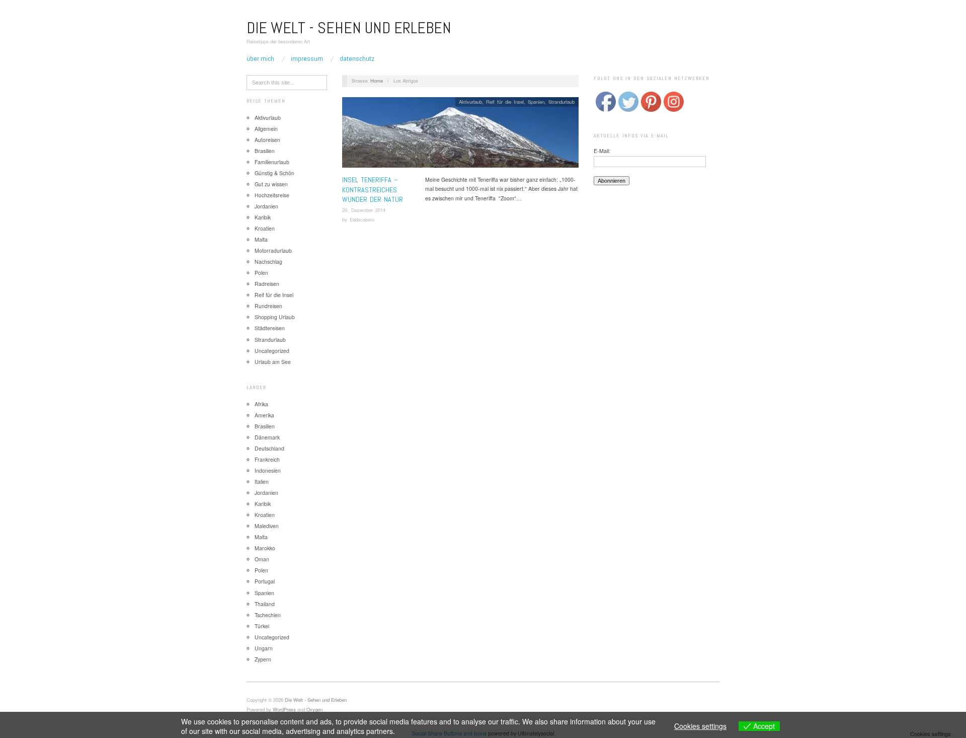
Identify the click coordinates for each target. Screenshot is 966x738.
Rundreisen (268, 306)
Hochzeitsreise (272, 195)
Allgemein (266, 128)
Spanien (264, 593)
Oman (262, 559)
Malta (261, 239)
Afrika (261, 404)
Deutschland (269, 448)
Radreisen (267, 283)
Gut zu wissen (271, 184)
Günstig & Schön (274, 173)
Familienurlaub (272, 162)
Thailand (265, 604)
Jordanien (266, 206)
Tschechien (268, 615)
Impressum (307, 58)
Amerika (264, 415)
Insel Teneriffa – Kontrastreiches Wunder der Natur (372, 189)
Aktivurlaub (268, 117)
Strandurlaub (270, 339)
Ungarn (264, 648)
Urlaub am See (273, 361)
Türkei (262, 626)
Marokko (265, 548)
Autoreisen (267, 139)
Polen (261, 272)
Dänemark (267, 437)
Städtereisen (270, 328)
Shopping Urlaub (275, 317)
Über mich (260, 58)
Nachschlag (268, 261)
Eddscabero (362, 219)
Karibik (263, 217)
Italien (262, 481)
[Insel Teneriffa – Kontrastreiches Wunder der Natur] (460, 135)
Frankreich (267, 459)
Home (376, 80)
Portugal (265, 581)
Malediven (267, 526)
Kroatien (265, 228)
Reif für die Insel (274, 295)
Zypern (263, 659)
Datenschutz (357, 58)
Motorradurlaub (273, 250)
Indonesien (268, 470)
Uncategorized (272, 350)
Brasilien (265, 151)
